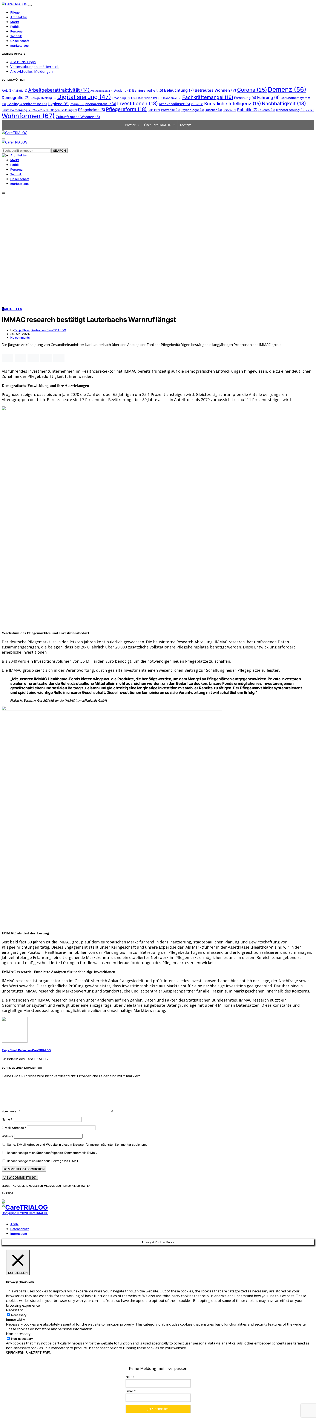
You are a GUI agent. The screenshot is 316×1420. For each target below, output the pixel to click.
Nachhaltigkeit (284, 103)
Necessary (18, 1315)
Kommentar (11, 1111)
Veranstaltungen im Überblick (34, 66)
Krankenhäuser (174, 104)
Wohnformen (28, 116)
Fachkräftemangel (207, 97)
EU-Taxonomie (169, 98)
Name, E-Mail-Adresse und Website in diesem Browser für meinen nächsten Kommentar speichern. (77, 1144)
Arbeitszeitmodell (102, 91)
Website (7, 1136)
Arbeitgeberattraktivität (59, 90)
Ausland (122, 90)
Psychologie (192, 110)
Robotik (247, 109)
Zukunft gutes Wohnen (78, 117)
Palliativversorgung (17, 110)
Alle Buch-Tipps (23, 62)
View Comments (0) (20, 1177)
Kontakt (185, 125)
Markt (14, 22)
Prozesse (170, 110)
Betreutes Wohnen (215, 90)
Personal (16, 31)
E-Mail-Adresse (14, 1128)
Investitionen (137, 103)
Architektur (18, 17)
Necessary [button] (14, 1310)
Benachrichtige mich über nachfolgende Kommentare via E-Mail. (52, 1153)
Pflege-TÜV (40, 110)
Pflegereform (126, 109)
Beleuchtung (179, 90)
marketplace (19, 45)
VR (309, 110)
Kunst (197, 104)
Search (59, 150)
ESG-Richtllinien (144, 98)
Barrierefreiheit (147, 90)
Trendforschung (290, 110)
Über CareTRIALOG (157, 125)
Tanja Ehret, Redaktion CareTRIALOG (40, 330)
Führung (268, 97)
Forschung (245, 98)
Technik (16, 36)
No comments (20, 337)
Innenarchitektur (100, 104)
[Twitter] (8, 1216)
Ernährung (121, 98)
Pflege (15, 12)
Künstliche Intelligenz (232, 103)
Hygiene (58, 104)
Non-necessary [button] (18, 1333)
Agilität (20, 90)
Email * (131, 1391)
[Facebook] (3, 1216)
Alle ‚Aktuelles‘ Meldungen (31, 71)
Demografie (16, 97)
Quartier (213, 110)
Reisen (229, 110)
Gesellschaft (19, 41)
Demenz (287, 89)
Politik (15, 26)
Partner (130, 125)
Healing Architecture (27, 104)
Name (7, 1119)
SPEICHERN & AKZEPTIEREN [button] (29, 1352)
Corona (252, 90)
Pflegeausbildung (63, 110)
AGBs (14, 1224)
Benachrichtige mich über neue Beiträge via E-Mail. (43, 1161)
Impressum (18, 1233)
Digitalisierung (84, 96)
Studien (266, 110)
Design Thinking (43, 98)
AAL (7, 90)
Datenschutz (19, 1229)
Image (77, 104)
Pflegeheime (91, 110)
